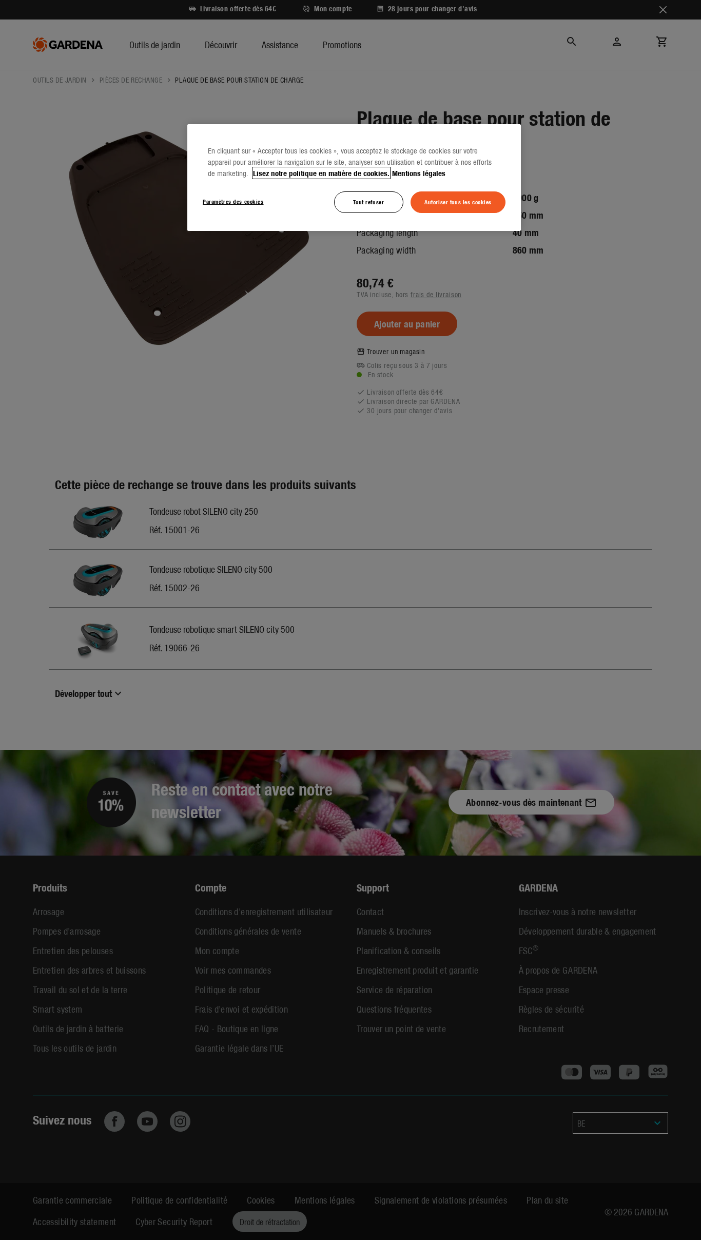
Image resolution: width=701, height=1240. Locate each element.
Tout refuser (368, 202)
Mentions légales (418, 173)
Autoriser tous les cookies (458, 202)
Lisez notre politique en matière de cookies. (321, 173)
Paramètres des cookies (233, 201)
